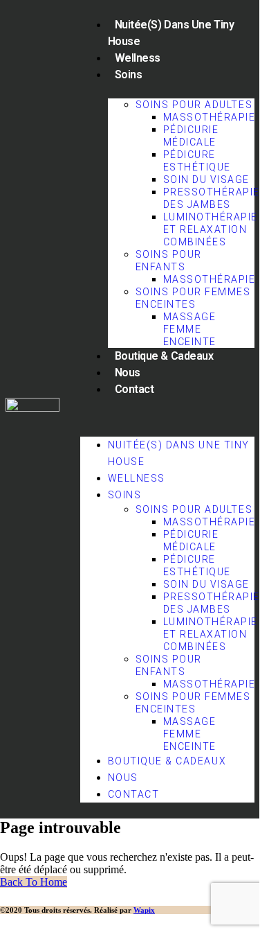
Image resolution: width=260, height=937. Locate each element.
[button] (167, 415)
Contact (134, 389)
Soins (128, 74)
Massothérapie (209, 117)
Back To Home (33, 882)
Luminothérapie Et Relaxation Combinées (210, 229)
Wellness (137, 57)
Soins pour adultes (194, 104)
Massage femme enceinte (189, 329)
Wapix (144, 910)
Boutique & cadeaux (164, 355)
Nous (127, 372)
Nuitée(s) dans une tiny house (171, 33)
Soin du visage (206, 179)
